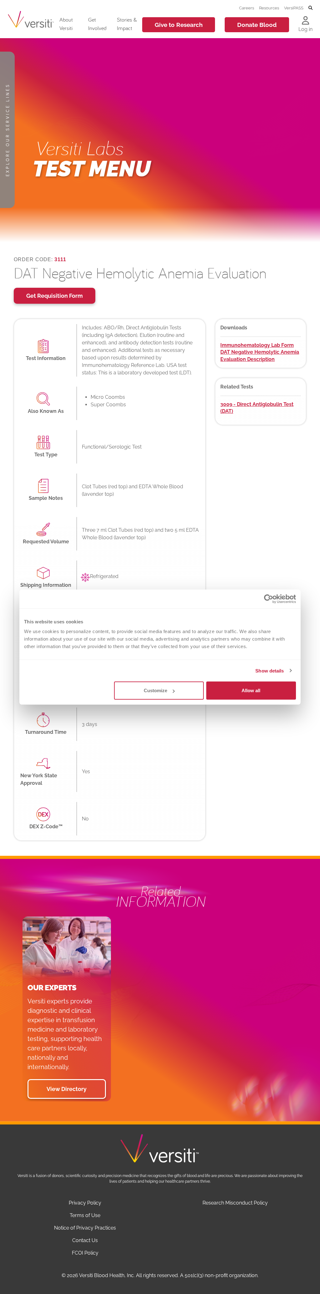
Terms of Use (85, 1215)
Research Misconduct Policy (235, 1203)
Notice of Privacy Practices (85, 1228)
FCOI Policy (85, 1253)
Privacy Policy (85, 1203)
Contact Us (85, 1240)
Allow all (251, 690)
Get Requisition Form (54, 295)
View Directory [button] (67, 1089)
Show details (269, 670)
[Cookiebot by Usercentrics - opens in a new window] (268, 598)
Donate (257, 24)
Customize (155, 690)
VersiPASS (293, 7)
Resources (269, 7)
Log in (305, 29)
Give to (178, 24)
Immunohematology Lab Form (257, 345)
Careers (246, 7)
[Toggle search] (310, 8)
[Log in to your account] (305, 21)
